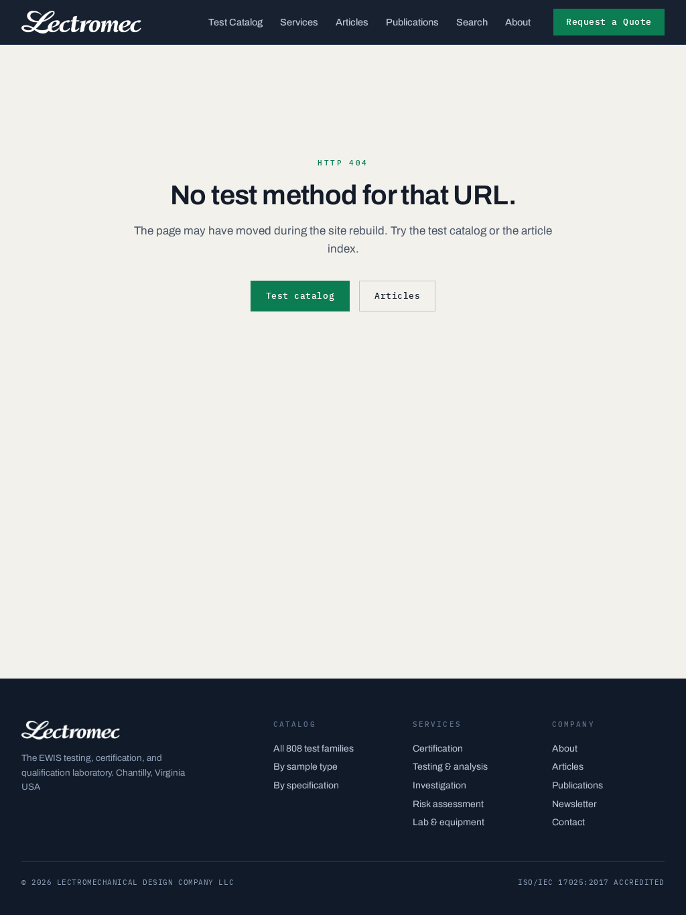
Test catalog (300, 295)
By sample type (305, 767)
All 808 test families (313, 749)
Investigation (439, 785)
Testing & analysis (450, 767)
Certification (438, 749)
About (518, 22)
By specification (306, 785)
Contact (568, 822)
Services (299, 22)
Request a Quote (609, 21)
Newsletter (574, 804)
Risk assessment (448, 804)
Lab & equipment (448, 822)
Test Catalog (235, 22)
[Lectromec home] (81, 22)
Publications (412, 22)
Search (472, 22)
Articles (352, 22)
